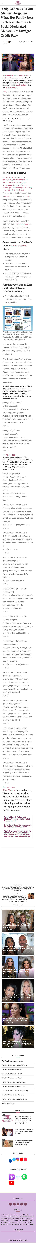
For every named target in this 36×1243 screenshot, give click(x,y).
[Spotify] (24, 1175)
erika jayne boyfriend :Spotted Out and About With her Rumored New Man (24, 1142)
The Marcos (10, 790)
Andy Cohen (21, 85)
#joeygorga (21, 182)
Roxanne (12, 42)
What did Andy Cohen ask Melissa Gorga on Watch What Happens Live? (17, 819)
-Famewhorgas (9, 455)
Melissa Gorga (8, 78)
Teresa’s (27, 196)
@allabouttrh (8, 177)
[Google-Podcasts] (18, 1175)
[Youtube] (12, 1181)
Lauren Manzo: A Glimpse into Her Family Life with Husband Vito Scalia (24, 1131)
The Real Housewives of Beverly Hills (14, 1065)
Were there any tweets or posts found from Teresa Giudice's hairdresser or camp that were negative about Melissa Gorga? (17, 833)
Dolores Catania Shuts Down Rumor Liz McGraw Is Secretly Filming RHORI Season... (17, 971)
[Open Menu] (2, 3)
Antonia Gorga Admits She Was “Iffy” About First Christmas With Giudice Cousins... (17, 925)
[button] (18, 819)
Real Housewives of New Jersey (15, 75)
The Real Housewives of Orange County (15, 1091)
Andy (5, 92)
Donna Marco (22, 224)
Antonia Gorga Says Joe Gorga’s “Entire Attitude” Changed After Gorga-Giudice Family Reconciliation (17, 948)
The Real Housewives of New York (13, 1086)
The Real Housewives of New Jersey (14, 1082)
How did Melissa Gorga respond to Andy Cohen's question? (17, 826)
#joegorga (7, 182)
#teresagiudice (9, 180)
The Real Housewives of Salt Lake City (15, 1099)
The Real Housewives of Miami (12, 1078)
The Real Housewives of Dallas (12, 1069)
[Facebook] (10, 1204)
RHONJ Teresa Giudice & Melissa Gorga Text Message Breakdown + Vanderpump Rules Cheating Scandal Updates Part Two (23, 1120)
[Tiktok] (21, 1204)
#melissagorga (21, 180)
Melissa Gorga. (12, 87)
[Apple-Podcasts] (12, 1175)
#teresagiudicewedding (12, 187)
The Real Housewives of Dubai (12, 1074)
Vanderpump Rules (8, 1103)
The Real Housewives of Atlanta (12, 1061)
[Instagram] (18, 1204)
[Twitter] (14, 1204)
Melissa (6, 196)
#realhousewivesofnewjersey (14, 185)
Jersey (17, 83)
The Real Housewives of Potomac (13, 1095)
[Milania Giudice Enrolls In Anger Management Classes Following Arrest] (18, 1037)
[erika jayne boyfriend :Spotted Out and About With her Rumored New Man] (7, 1143)
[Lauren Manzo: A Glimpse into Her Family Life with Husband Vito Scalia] (7, 1132)
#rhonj (14, 182)
